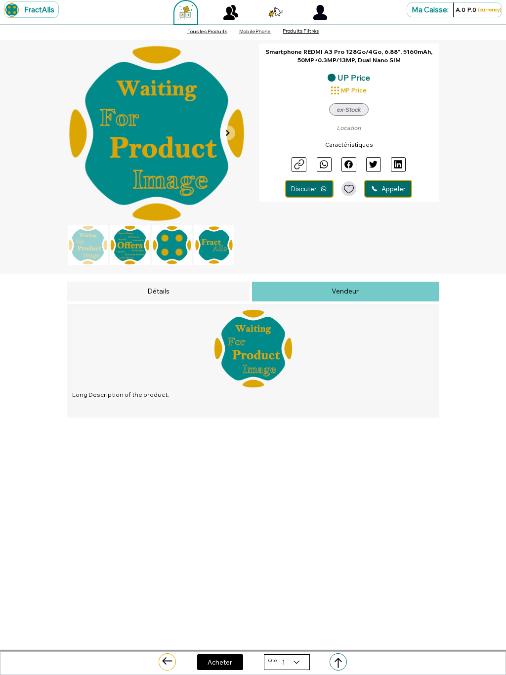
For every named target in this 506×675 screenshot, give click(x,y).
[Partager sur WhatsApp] (324, 164)
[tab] (158, 291)
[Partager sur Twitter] (373, 164)
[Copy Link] (299, 164)
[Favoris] (348, 188)
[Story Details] (167, 662)
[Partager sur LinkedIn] (398, 164)
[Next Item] (227, 133)
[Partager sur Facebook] (348, 164)
